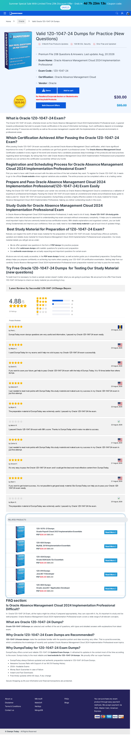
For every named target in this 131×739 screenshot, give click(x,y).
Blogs (66, 702)
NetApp (38, 706)
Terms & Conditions (13, 706)
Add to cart (68, 90)
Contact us (9, 710)
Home (8, 21)
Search (117, 13)
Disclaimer (9, 702)
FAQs (66, 699)
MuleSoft (38, 702)
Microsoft (38, 699)
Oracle (21, 21)
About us (8, 699)
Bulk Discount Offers (51, 105)
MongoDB (39, 710)
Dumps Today (13, 731)
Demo (48, 90)
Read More (110, 532)
